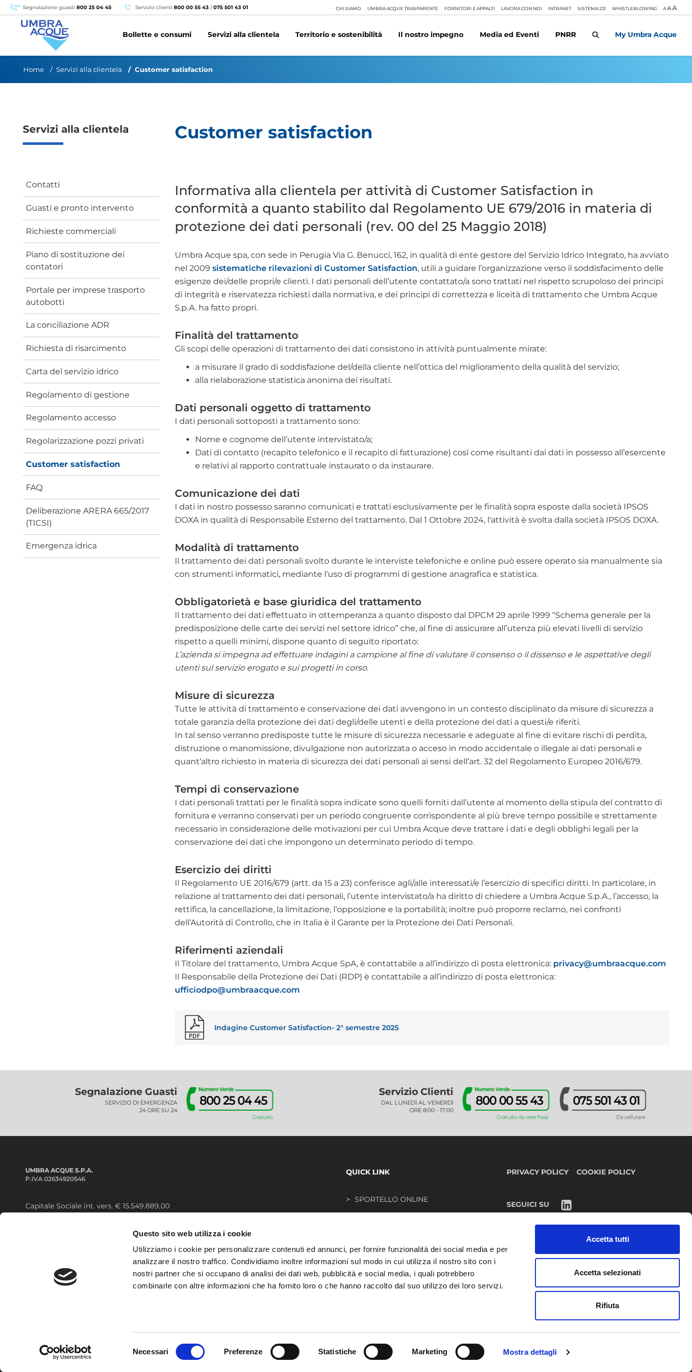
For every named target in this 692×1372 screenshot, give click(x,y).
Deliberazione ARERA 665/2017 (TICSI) (87, 517)
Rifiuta (607, 1305)
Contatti (43, 184)
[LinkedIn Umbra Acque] (566, 1206)
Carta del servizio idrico (72, 371)
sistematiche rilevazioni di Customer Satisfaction (314, 268)
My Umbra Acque (646, 34)
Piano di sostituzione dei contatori (75, 260)
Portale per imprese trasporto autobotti (85, 296)
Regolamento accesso (71, 417)
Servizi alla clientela (89, 69)
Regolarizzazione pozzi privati (85, 441)
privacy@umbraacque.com (609, 963)
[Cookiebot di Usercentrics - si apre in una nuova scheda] (65, 1352)
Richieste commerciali (71, 231)
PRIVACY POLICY (537, 1172)
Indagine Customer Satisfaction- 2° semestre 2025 (306, 1027)
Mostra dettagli (530, 1352)
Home (33, 69)
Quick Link (368, 1172)
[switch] (285, 1352)
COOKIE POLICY (605, 1172)
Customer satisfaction (73, 464)
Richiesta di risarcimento (76, 348)
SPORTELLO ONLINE (391, 1199)
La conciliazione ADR (67, 325)
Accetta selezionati (607, 1272)
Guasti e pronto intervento (80, 208)
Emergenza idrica (61, 546)
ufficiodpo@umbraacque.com (237, 990)
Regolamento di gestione (78, 395)
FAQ (34, 487)
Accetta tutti (607, 1239)
